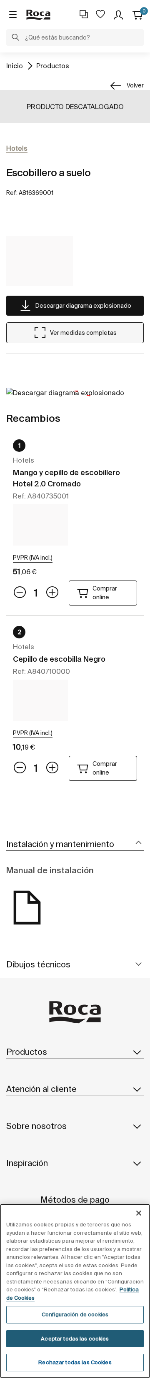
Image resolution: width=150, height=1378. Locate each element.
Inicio (14, 66)
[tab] (75, 844)
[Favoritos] (100, 14)
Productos (52, 66)
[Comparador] (84, 14)
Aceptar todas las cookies (75, 1339)
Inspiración (27, 1163)
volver (135, 85)
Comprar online (104, 593)
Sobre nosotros (36, 1126)
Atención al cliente (41, 1089)
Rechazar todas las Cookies (74, 1362)
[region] (75, 1291)
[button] (15, 38)
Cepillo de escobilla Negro (59, 659)
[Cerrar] (139, 1213)
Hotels (17, 148)
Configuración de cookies (75, 1314)
